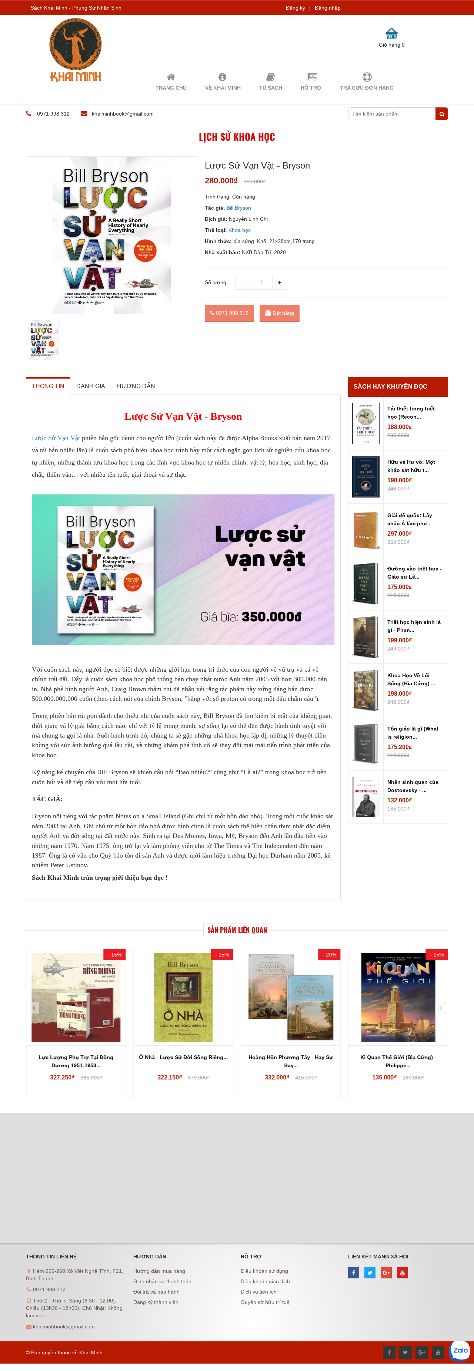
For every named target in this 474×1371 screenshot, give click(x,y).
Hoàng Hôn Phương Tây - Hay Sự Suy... (290, 1061)
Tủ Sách (270, 88)
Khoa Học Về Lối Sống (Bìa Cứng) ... (411, 679)
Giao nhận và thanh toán (162, 1281)
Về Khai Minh (223, 88)
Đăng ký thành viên (155, 1302)
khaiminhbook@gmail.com (123, 114)
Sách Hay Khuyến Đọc (390, 386)
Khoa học (239, 230)
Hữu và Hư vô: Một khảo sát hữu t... (411, 466)
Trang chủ (171, 88)
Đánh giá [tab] (90, 386)
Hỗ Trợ (311, 88)
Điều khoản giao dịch (265, 1281)
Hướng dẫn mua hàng (159, 1271)
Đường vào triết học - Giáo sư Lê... (414, 573)
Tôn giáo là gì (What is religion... (412, 733)
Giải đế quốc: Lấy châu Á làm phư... (409, 519)
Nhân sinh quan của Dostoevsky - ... (412, 786)
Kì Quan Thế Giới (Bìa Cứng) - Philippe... (398, 1061)
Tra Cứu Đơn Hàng (367, 88)
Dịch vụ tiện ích (259, 1292)
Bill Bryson (239, 208)
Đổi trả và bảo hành (156, 1292)
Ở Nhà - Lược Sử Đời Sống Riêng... (183, 1057)
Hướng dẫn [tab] (136, 386)
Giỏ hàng (392, 45)
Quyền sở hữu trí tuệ (265, 1302)
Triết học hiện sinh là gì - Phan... (414, 626)
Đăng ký (295, 8)
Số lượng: (216, 282)
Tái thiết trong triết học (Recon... (411, 413)
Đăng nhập (328, 8)
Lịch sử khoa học (237, 136)
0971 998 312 (231, 313)
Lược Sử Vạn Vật (56, 438)
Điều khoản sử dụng (264, 1271)
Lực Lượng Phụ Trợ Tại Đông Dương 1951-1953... (76, 1061)
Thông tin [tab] (48, 386)
